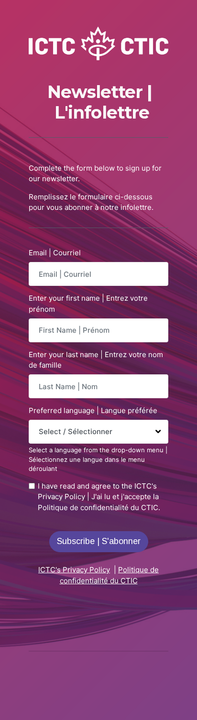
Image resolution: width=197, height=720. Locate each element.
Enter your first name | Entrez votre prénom (88, 304)
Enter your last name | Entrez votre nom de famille (96, 360)
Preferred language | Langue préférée (93, 410)
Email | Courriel (55, 252)
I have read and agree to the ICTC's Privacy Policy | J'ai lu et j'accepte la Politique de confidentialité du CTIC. (99, 496)
